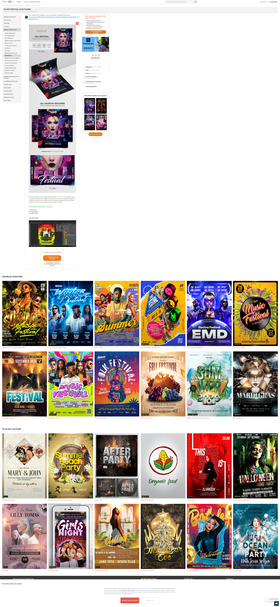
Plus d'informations (89, 78)
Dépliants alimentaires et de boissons (11, 77)
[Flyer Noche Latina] (101, 106)
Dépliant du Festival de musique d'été (198, 418)
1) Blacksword (33, 210)
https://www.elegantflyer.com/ (143, 588)
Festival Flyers (97, 67)
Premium (264, 1)
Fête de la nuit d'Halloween (241, 500)
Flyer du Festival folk (101, 418)
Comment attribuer (89, 83)
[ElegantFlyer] (7, 2)
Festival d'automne (146, 418)
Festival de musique (239, 347)
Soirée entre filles (53, 570)
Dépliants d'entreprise (10, 17)
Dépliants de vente (9, 97)
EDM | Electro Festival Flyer (195, 347)
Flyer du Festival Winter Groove (57, 347)
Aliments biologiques (147, 500)
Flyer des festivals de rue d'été (150, 347)
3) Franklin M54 (33, 213)
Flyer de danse (191, 500)
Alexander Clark (95, 73)
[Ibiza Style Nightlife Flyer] (89, 122)
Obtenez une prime (95, 134)
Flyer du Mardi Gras (238, 418)
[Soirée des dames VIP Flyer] (101, 122)
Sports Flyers (7, 100)
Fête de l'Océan (237, 570)
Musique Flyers (8, 84)
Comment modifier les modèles (32, 1)
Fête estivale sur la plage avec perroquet (60, 500)
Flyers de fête (7, 87)
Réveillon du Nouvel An (147, 570)
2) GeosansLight (33, 211)
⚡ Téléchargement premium (52, 258)
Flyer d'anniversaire (192, 570)
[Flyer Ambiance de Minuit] (89, 106)
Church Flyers (7, 20)
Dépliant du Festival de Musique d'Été (13, 347)
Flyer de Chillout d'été (101, 570)
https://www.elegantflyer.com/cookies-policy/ (143, 590)
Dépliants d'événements (10, 29)
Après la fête (98, 500)
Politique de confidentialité (127, 593)
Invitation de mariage (8, 500)
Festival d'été (99, 347)
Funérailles (5, 570)
